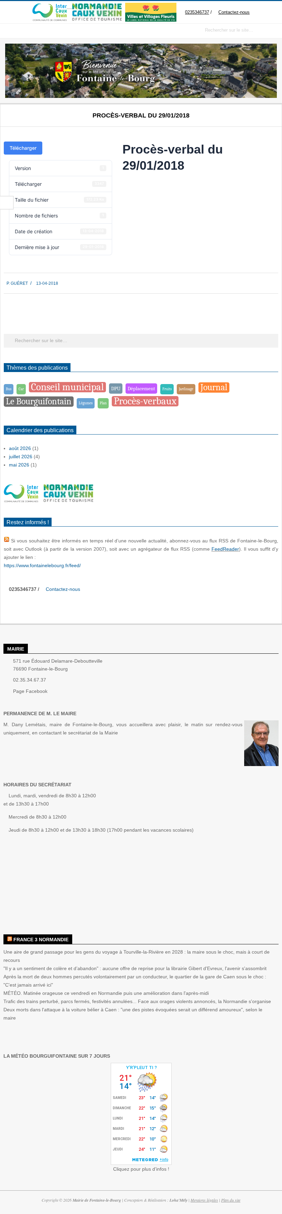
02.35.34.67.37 (29, 680)
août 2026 (20, 448)
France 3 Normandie (40, 939)
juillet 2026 (20, 456)
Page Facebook (30, 691)
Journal (213, 387)
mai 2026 (19, 465)
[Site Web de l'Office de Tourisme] (94, 6)
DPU (115, 388)
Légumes (86, 403)
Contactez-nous (234, 12)
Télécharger (23, 148)
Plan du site (230, 1200)
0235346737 (197, 12)
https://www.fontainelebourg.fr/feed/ (42, 565)
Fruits (167, 389)
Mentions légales (204, 1200)
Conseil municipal (67, 387)
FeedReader (225, 549)
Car (21, 389)
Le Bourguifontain (39, 401)
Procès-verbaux (145, 401)
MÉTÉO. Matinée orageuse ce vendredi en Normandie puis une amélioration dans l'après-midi (106, 993)
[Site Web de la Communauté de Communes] (49, 6)
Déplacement (141, 388)
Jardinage (186, 389)
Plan (103, 403)
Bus (8, 389)
